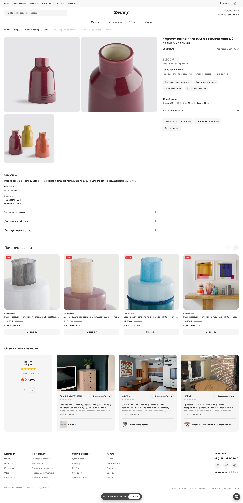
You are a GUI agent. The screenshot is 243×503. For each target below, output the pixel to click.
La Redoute (168, 48)
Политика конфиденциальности (224, 488)
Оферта (8, 473)
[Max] (217, 465)
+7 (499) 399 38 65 (228, 14)
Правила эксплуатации (43, 473)
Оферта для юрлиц (198, 488)
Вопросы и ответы (41, 458)
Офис (7, 3)
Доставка (59, 3)
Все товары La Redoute (207, 121)
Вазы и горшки (172, 128)
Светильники (114, 21)
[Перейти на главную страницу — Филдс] (121, 13)
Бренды (147, 21)
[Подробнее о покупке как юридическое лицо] (189, 82)
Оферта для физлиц (179, 488)
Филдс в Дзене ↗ (80, 477)
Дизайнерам (20, 3)
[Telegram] (226, 465)
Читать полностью (68, 414)
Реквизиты (9, 477)
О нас (7, 458)
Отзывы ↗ (77, 473)
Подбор (71, 3)
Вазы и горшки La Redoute (178, 121)
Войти (226, 3)
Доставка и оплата (41, 463)
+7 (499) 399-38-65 (226, 458)
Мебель (95, 21)
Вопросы (46, 3)
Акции (110, 477)
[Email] (235, 465)
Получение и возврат (42, 468)
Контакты (9, 468)
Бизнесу (34, 3)
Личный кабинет (40, 477)
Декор (132, 21)
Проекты (8, 463)
